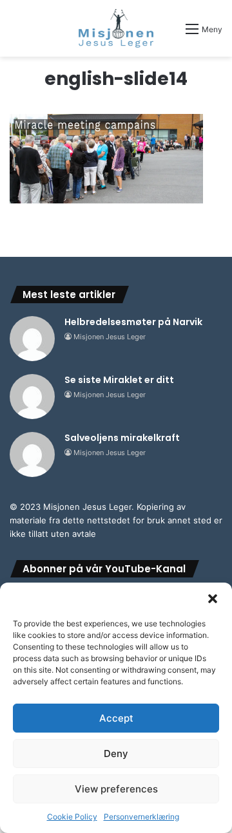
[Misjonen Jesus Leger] (116, 28)
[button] (212, 598)
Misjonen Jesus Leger (109, 336)
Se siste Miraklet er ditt (119, 379)
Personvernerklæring (141, 816)
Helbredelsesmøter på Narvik (133, 321)
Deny (116, 753)
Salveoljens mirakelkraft (122, 437)
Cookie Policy (72, 816)
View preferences (116, 789)
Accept (116, 718)
